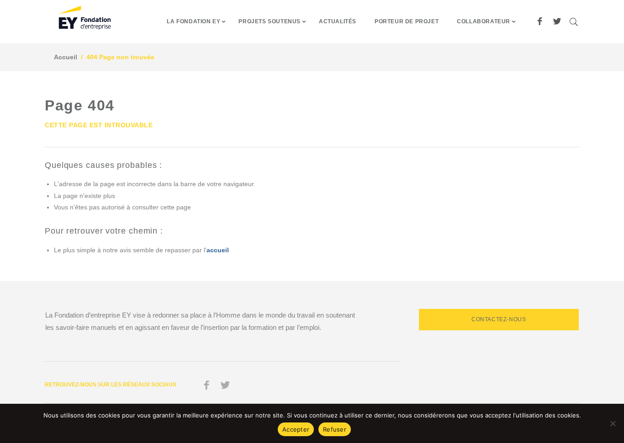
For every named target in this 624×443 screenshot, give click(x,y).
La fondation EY (193, 21)
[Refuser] (612, 423)
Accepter (295, 429)
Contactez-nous (498, 319)
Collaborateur (483, 21)
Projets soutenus (269, 21)
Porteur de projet (407, 21)
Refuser (334, 429)
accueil (217, 250)
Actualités (337, 21)
